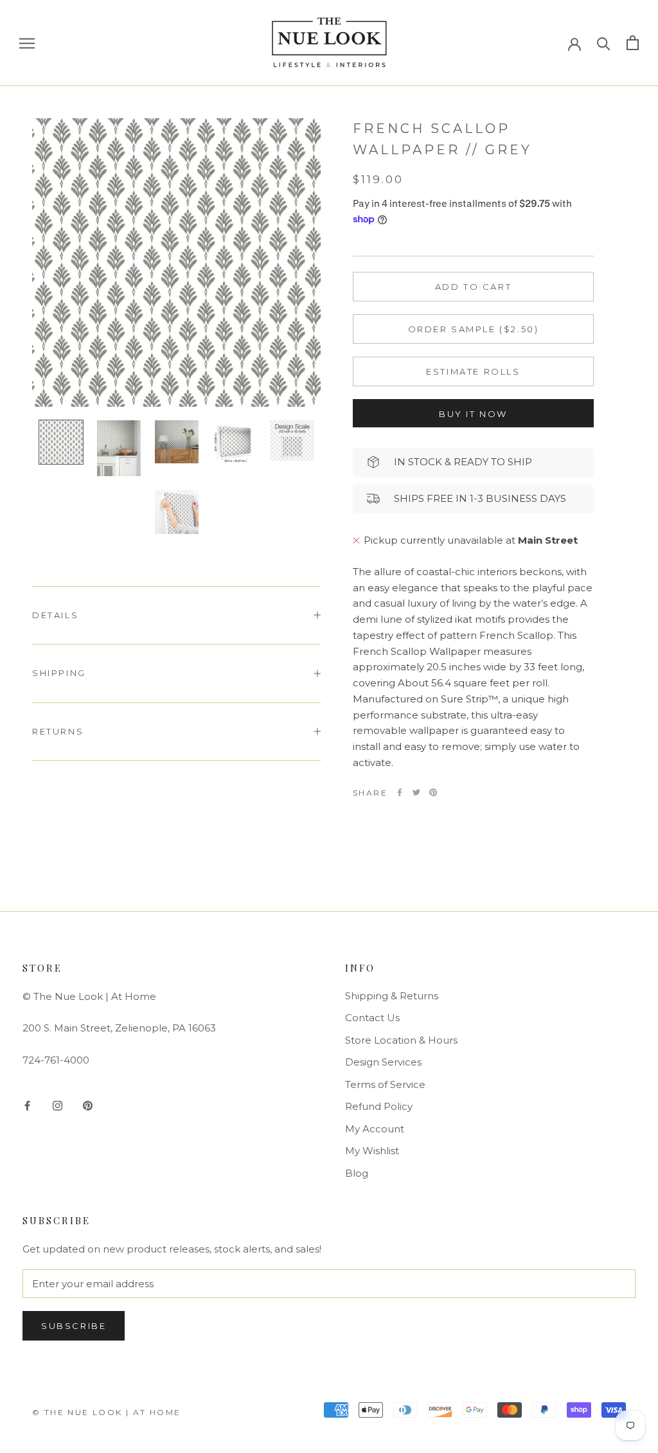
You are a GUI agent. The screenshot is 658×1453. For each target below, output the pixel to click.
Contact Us (372, 1018)
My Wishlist (372, 1151)
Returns (58, 731)
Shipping (59, 673)
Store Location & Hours (401, 1040)
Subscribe (73, 1326)
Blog (356, 1173)
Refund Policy (379, 1106)
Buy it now (473, 414)
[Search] (603, 42)
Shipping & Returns (391, 996)
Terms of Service (385, 1084)
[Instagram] (57, 1105)
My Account (374, 1129)
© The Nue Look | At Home (106, 1412)
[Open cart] (633, 42)
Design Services (383, 1062)
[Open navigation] (27, 43)
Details (55, 615)
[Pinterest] (433, 792)
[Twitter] (416, 792)
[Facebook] (400, 792)
